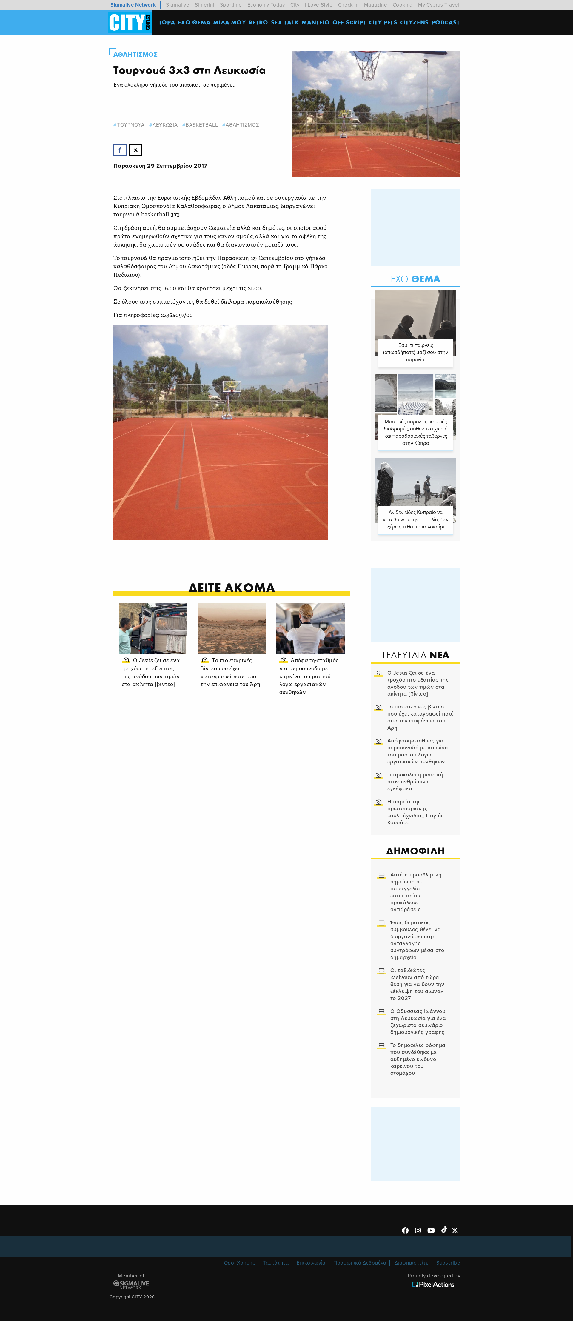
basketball (202, 125)
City (294, 5)
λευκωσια (165, 125)
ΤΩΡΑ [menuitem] (167, 22)
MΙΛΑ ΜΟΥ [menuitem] (229, 22)
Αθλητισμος (135, 55)
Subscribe (448, 1263)
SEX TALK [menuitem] (285, 22)
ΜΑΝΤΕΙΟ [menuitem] (315, 22)
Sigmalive (177, 5)
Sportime (231, 5)
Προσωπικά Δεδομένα (359, 1263)
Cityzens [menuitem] (414, 22)
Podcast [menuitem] (446, 22)
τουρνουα (130, 125)
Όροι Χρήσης (239, 1263)
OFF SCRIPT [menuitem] (349, 22)
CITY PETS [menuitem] (383, 22)
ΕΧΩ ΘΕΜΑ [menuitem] (194, 22)
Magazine (375, 5)
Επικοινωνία (311, 1263)
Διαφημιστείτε (412, 1263)
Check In (348, 5)
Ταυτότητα (276, 1263)
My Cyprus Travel (438, 5)
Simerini (205, 5)
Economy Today (266, 5)
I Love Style (318, 5)
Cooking (403, 5)
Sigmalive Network (133, 5)
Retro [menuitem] (258, 22)
